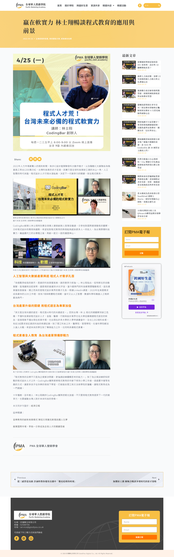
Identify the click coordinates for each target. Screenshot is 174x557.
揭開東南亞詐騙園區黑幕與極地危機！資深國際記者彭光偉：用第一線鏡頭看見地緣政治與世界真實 (149, 180)
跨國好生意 (82, 5)
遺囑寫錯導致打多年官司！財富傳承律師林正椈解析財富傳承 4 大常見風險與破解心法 (149, 109)
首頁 (59, 5)
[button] (31, 159)
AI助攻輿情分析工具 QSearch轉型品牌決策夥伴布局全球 (149, 213)
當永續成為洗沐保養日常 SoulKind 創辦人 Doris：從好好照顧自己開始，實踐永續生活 (150, 197)
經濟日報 (35, 405)
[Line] (23, 538)
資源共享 (95, 5)
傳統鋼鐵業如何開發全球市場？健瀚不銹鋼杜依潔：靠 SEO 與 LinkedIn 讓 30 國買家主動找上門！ (149, 145)
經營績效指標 (66, 38)
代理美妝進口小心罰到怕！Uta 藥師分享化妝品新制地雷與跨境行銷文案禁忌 (149, 163)
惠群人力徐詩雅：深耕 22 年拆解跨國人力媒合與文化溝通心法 (149, 79)
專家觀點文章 (54, 38)
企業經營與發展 (42, 38)
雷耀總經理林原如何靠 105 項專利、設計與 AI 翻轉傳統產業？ (148, 65)
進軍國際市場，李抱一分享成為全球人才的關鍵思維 (39, 426)
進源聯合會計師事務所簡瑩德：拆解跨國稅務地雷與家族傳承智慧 (149, 93)
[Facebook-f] (140, 5)
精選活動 (121, 5)
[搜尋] (159, 5)
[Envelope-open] (31, 538)
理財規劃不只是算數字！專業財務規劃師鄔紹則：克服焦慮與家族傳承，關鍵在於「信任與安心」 (149, 126)
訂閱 (141, 253)
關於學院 (69, 5)
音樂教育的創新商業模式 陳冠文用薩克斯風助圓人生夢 (40, 419)
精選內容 (107, 5)
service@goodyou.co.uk (32, 527)
